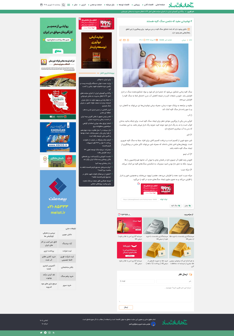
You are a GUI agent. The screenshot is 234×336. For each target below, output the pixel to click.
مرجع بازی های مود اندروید (49, 285)
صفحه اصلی (160, 4)
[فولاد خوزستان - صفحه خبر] (58, 104)
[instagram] (49, 333)
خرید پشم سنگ (67, 276)
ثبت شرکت (67, 251)
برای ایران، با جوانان (104, 79)
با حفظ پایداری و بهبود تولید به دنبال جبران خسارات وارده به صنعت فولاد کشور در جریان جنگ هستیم (147, 11)
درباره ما (45, 323)
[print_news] (128, 40)
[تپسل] (138, 184)
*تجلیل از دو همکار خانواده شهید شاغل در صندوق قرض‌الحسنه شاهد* (97, 176)
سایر (75, 4)
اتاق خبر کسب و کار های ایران (49, 243)
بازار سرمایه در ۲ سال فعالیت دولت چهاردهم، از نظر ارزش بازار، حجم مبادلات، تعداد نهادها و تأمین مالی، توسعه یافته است (95, 133)
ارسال (126, 307)
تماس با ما (44, 320)
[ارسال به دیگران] (124, 40)
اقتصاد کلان (149, 4)
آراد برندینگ (67, 243)
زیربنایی (137, 4)
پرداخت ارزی (49, 251)
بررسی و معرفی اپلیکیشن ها (49, 234)
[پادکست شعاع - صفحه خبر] (58, 36)
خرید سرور (67, 285)
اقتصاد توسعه (124, 4)
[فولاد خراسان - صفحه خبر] (58, 137)
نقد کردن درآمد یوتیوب (49, 276)
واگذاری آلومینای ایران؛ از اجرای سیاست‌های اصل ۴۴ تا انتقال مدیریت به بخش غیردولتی (95, 95)
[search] (63, 5)
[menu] (68, 5)
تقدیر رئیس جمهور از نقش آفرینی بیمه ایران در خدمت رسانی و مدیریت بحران (96, 118)
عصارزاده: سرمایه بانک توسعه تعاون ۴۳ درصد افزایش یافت (97, 151)
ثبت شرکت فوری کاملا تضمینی (67, 258)
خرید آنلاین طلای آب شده (49, 258)
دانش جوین (67, 234)
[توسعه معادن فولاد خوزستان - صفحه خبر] (58, 71)
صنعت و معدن (96, 4)
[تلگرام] (120, 40)
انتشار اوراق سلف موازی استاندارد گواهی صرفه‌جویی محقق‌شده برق (97, 125)
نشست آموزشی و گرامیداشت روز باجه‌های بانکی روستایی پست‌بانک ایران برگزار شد (96, 158)
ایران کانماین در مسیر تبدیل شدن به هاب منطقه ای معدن (97, 111)
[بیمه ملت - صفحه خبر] (58, 197)
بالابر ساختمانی (67, 267)
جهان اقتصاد (120, 319)
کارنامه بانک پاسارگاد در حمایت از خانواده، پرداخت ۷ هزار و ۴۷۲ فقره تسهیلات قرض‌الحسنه (97, 143)
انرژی (83, 4)
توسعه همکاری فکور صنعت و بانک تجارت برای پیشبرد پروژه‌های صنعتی (97, 182)
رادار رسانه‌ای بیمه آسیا (103, 163)
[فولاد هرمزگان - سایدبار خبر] (96, 50)
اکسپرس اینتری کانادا (49, 267)
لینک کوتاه (163, 199)
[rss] (53, 333)
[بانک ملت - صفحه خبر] (58, 161)
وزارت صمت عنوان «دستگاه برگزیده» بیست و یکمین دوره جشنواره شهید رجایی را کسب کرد (95, 86)
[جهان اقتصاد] (181, 5)
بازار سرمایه (110, 4)
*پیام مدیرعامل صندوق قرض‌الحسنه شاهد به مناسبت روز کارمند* (95, 169)
